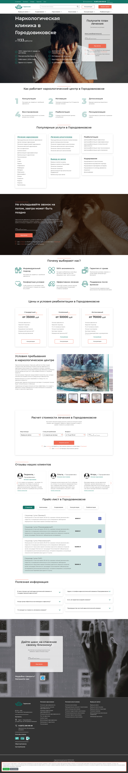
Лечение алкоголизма (61, 137)
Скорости (20, 178)
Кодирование (39, 12)
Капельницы (43, 507)
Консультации (74, 507)
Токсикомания (22, 157)
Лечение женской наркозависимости (50, 714)
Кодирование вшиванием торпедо (95, 163)
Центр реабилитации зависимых (94, 140)
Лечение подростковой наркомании (29, 144)
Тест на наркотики (23, 148)
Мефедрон (20, 168)
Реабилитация (105, 12)
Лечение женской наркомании (27, 146)
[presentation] (17, 483)
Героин (19, 163)
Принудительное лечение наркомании (29, 140)
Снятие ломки (21, 150)
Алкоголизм (72, 12)
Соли (19, 159)
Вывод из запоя (23, 12)
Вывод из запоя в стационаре (60, 164)
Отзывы (32, 1)
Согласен (6, 769)
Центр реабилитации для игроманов (95, 150)
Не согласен (14, 769)
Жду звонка (97, 46)
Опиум (19, 176)
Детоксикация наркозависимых (27, 153)
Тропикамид (21, 185)
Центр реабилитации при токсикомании (97, 148)
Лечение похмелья (57, 166)
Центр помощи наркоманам (26, 142)
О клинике (18, 1)
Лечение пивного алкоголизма (60, 148)
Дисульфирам (88, 172)
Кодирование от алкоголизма (93, 161)
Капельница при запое (58, 174)
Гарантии (38, 1)
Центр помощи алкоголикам (60, 142)
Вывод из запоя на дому (58, 162)
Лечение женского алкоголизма (61, 150)
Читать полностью (22, 490)
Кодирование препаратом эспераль (95, 165)
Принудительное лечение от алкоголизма (64, 140)
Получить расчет (64, 442)
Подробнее (64, 337)
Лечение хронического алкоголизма (62, 146)
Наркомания (56, 12)
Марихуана (20, 172)
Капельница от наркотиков (25, 155)
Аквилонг (87, 170)
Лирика (19, 182)
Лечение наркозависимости (47, 705)
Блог (45, 1)
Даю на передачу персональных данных (98, 54)
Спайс (19, 161)
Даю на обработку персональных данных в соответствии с (98, 51)
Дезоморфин (21, 174)
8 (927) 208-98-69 (100, 1)
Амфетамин (21, 165)
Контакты (25, 1)
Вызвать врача (105, 6)
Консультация (88, 6)
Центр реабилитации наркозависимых (96, 142)
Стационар (28, 507)
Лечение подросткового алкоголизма (62, 144)
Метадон (20, 170)
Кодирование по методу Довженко (95, 168)
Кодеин (19, 180)
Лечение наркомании (27, 137)
